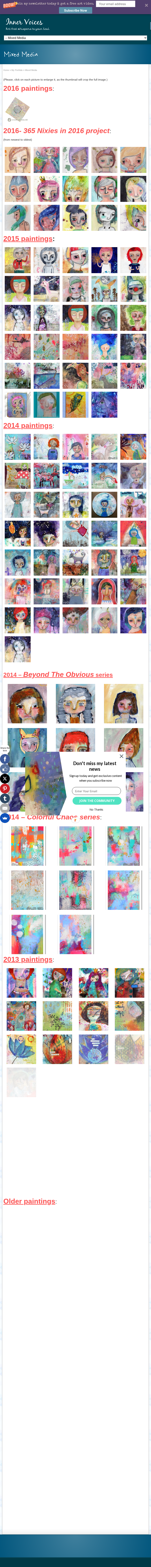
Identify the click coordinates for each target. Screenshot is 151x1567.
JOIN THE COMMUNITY (97, 801)
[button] (94, 766)
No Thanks (96, 809)
